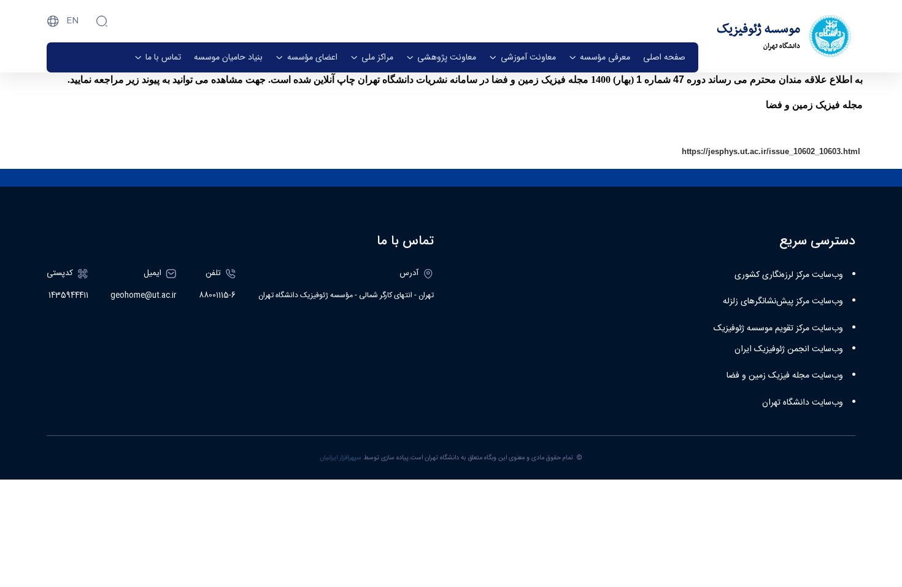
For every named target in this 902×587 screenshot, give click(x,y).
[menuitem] (664, 57)
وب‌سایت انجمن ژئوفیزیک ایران (788, 349)
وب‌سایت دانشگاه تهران (802, 402)
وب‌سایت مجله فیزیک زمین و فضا (785, 375)
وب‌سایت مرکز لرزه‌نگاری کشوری (788, 275)
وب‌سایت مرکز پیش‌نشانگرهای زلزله (783, 301)
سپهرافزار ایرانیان (340, 458)
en (72, 21)
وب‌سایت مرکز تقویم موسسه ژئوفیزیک (778, 328)
